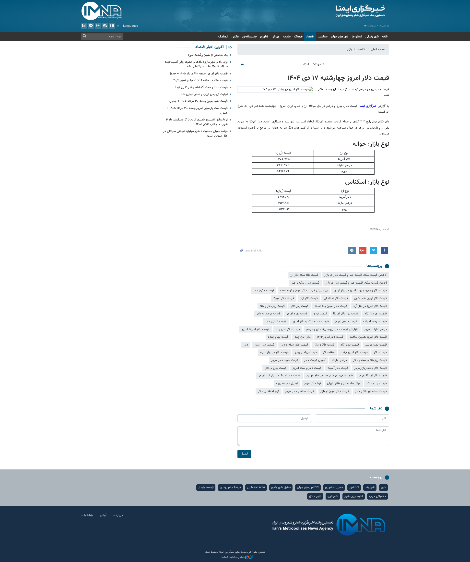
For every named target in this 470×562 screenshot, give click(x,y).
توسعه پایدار (205, 487)
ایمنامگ (223, 36)
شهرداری (333, 496)
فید (105, 26)
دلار (245, 344)
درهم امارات (339, 360)
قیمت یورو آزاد (350, 344)
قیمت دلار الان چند (288, 329)
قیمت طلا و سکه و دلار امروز (311, 321)
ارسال (244, 453)
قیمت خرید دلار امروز (284, 360)
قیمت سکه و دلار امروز (299, 391)
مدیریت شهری (334, 487)
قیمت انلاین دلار (275, 321)
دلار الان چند (303, 337)
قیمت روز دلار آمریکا (345, 313)
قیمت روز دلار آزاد (375, 313)
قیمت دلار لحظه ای (336, 298)
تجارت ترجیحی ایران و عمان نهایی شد (204, 94)
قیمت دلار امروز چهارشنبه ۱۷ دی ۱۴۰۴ (338, 78)
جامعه (287, 36)
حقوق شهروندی (281, 487)
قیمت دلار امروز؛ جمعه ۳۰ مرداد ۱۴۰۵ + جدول (198, 73)
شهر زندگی (372, 36)
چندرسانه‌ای (249, 36)
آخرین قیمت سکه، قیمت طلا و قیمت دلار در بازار (356, 282)
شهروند (370, 487)
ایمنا (339, 11)
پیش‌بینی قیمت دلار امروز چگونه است (304, 290)
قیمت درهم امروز (346, 321)
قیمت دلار (380, 352)
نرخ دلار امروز (312, 383)
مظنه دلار (329, 352)
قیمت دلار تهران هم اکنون (370, 298)
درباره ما (118, 515)
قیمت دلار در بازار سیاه (274, 352)
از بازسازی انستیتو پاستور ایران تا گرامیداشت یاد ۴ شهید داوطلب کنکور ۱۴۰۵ (197, 122)
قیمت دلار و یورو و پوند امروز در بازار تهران (360, 290)
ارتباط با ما (87, 515)
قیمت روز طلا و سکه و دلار (370, 360)
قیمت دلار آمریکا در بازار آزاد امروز (279, 375)
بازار (349, 49)
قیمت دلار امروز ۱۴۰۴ (330, 337)
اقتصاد (310, 36)
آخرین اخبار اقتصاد (209, 47)
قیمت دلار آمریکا (338, 368)
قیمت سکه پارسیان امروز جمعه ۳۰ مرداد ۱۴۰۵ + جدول (197, 110)
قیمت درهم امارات (375, 321)
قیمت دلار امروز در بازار (334, 391)
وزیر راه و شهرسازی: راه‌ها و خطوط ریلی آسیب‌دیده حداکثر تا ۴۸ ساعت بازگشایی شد (196, 64)
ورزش (275, 36)
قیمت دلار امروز (264, 344)
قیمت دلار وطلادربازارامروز (370, 368)
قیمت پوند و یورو (306, 352)
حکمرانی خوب (377, 496)
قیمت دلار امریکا (283, 298)
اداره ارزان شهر (353, 496)
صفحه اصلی (378, 49)
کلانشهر (354, 487)
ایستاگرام (98, 26)
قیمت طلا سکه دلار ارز (304, 275)
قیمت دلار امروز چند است (331, 306)
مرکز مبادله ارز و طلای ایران (344, 383)
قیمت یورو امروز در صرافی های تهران (329, 375)
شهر (383, 487)
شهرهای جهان (339, 36)
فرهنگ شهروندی (230, 487)
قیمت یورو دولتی (376, 344)
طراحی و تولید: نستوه (233, 557)
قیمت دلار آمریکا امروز (373, 375)
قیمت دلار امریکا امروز (256, 329)
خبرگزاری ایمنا (369, 106)
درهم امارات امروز (375, 329)
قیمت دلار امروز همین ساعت (368, 337)
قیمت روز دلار (299, 306)
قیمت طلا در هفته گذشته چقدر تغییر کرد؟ (201, 87)
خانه (385, 36)
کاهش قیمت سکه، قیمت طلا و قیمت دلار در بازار (355, 275)
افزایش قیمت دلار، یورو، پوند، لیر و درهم (332, 329)
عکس (235, 36)
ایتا (84, 26)
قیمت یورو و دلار (275, 368)
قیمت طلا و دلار (324, 344)
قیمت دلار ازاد (309, 298)
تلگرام (91, 26)
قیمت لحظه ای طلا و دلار (371, 391)
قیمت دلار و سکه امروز (307, 368)
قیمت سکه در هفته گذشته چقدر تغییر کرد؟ (200, 80)
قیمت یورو (320, 313)
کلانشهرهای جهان (308, 487)
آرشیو (112, 26)
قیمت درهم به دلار (269, 313)
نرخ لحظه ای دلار (268, 391)
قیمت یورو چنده (278, 337)
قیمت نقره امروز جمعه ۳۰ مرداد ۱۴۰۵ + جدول (198, 101)
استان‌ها (357, 36)
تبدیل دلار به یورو (287, 383)
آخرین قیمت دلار (315, 360)
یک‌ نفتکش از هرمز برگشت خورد (208, 55)
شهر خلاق (315, 496)
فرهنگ (298, 36)
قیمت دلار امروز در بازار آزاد (370, 306)
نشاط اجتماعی (256, 487)
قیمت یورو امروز (297, 313)
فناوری (264, 36)
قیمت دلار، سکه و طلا (305, 282)
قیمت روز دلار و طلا (272, 306)
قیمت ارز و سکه (377, 383)
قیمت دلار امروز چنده (354, 352)
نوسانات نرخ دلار (263, 290)
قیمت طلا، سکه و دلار (294, 344)
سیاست (323, 36)
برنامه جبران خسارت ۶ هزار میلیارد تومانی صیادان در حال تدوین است (195, 133)
